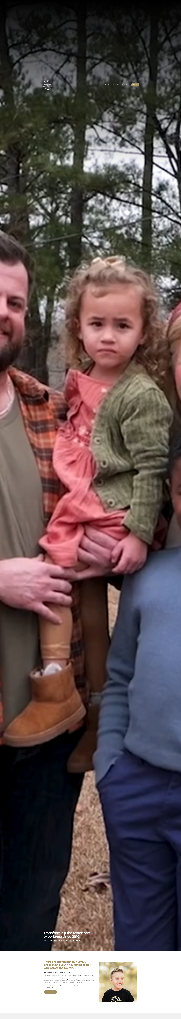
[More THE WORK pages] (118, 84)
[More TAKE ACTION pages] (128, 84)
